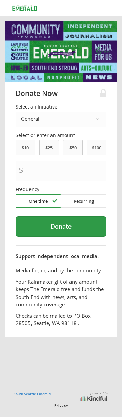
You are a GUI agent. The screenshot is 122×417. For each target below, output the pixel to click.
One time (38, 201)
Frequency (27, 189)
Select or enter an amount (45, 135)
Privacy (61, 405)
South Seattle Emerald (32, 393)
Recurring (84, 201)
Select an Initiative (36, 107)
